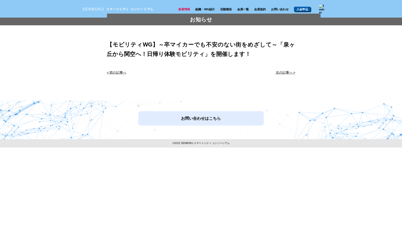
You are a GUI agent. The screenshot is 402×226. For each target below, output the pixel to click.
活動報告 (226, 9)
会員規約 (260, 9)
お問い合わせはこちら (201, 118)
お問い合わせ (280, 9)
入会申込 (302, 9)
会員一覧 (243, 9)
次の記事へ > (285, 72)
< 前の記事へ (116, 72)
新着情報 (184, 9)
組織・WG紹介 (205, 9)
